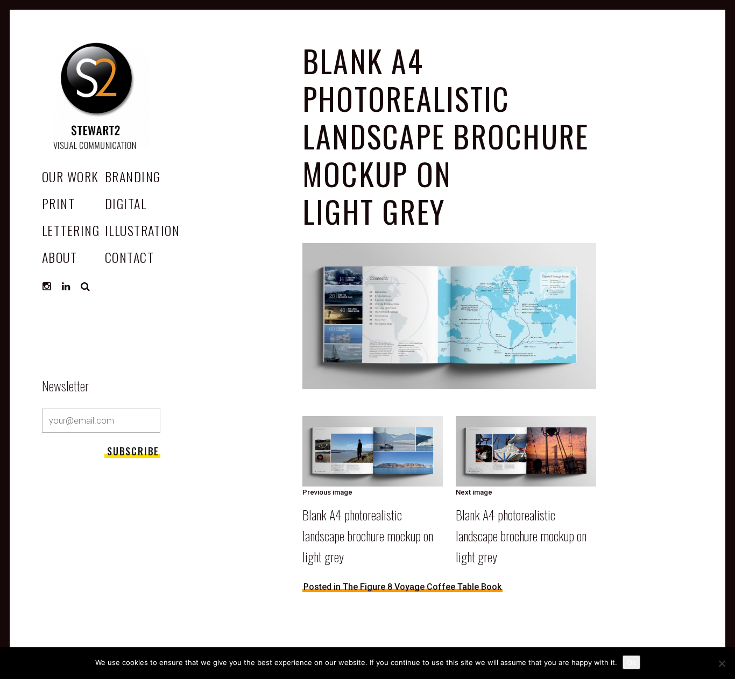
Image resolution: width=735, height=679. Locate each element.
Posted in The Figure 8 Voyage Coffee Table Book (402, 587)
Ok (631, 662)
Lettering (71, 230)
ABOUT (59, 257)
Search (85, 286)
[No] (721, 663)
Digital (125, 203)
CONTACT (129, 257)
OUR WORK (70, 176)
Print (58, 203)
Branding (133, 176)
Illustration (142, 230)
